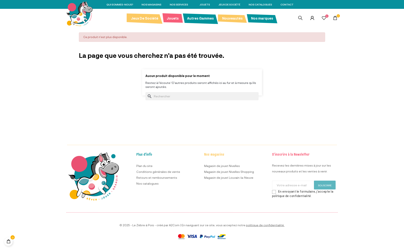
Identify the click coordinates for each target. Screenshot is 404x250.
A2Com (174, 225)
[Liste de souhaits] (324, 18)
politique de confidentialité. (265, 225)
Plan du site (144, 166)
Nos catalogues (147, 183)
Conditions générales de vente (158, 171)
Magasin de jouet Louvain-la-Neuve (228, 177)
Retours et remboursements (156, 177)
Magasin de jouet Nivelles (222, 166)
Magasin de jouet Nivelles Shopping (229, 171)
